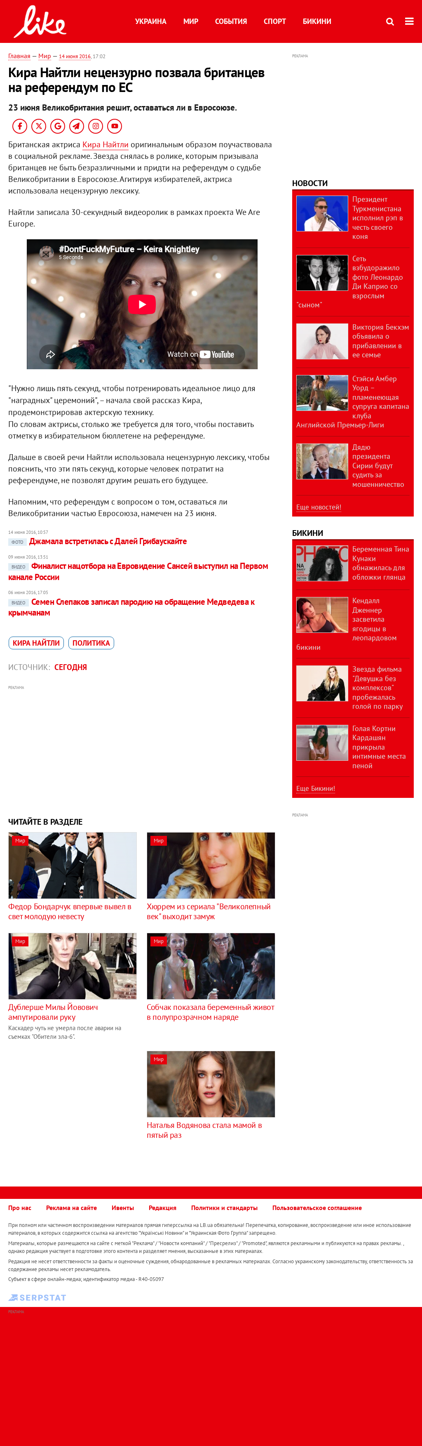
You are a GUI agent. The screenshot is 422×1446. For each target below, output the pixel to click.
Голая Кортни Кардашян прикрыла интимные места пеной (379, 747)
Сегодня (70, 667)
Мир (190, 21)
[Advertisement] (142, 750)
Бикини (317, 21)
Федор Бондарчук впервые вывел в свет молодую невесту (69, 911)
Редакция (162, 1207)
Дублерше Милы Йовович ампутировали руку (53, 1012)
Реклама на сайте (71, 1207)
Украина (150, 21)
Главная (19, 56)
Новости (310, 183)
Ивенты (123, 1207)
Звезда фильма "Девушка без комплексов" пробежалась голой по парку (377, 687)
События (231, 21)
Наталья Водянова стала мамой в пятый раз (204, 1130)
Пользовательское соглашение (317, 1207)
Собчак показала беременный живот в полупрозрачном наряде (210, 1012)
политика (91, 643)
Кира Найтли (105, 144)
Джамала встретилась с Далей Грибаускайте (99, 541)
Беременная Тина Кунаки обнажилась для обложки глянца (380, 563)
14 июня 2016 (75, 56)
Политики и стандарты (224, 1207)
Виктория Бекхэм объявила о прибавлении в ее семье (380, 341)
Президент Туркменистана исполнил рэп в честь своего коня (377, 217)
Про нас (19, 1207)
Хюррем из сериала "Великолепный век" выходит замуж (209, 911)
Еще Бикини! (315, 788)
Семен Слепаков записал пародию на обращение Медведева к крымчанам (131, 607)
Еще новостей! (318, 507)
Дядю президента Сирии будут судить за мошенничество (378, 465)
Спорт (275, 21)
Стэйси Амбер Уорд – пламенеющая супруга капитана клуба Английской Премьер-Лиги (352, 402)
